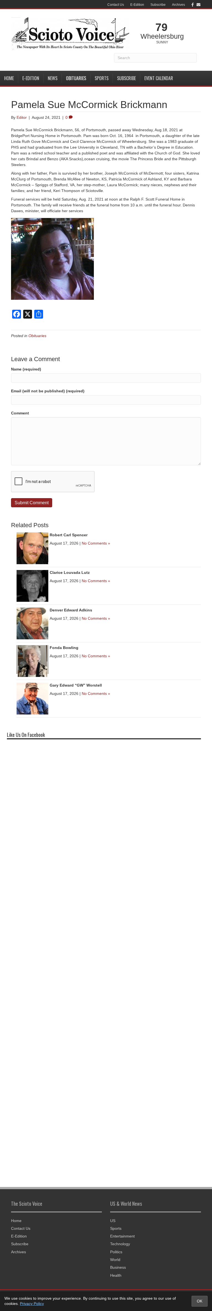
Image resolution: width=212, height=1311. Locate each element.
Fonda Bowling (64, 647)
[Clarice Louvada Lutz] (32, 585)
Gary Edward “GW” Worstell (76, 685)
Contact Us (115, 5)
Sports (101, 78)
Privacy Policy (32, 1303)
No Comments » (96, 543)
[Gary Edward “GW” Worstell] (32, 698)
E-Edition (137, 5)
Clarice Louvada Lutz (70, 572)
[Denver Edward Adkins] (32, 623)
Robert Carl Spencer (69, 535)
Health (115, 1275)
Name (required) (26, 369)
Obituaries (76, 78)
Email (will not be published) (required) (47, 391)
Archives (178, 5)
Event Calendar (158, 78)
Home (9, 78)
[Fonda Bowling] (32, 660)
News (52, 78)
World (115, 1259)
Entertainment (122, 1236)
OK (199, 1301)
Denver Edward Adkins (71, 610)
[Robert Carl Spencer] (32, 548)
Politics (116, 1252)
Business (118, 1267)
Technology (120, 1244)
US (112, 1220)
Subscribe (158, 5)
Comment (20, 413)
